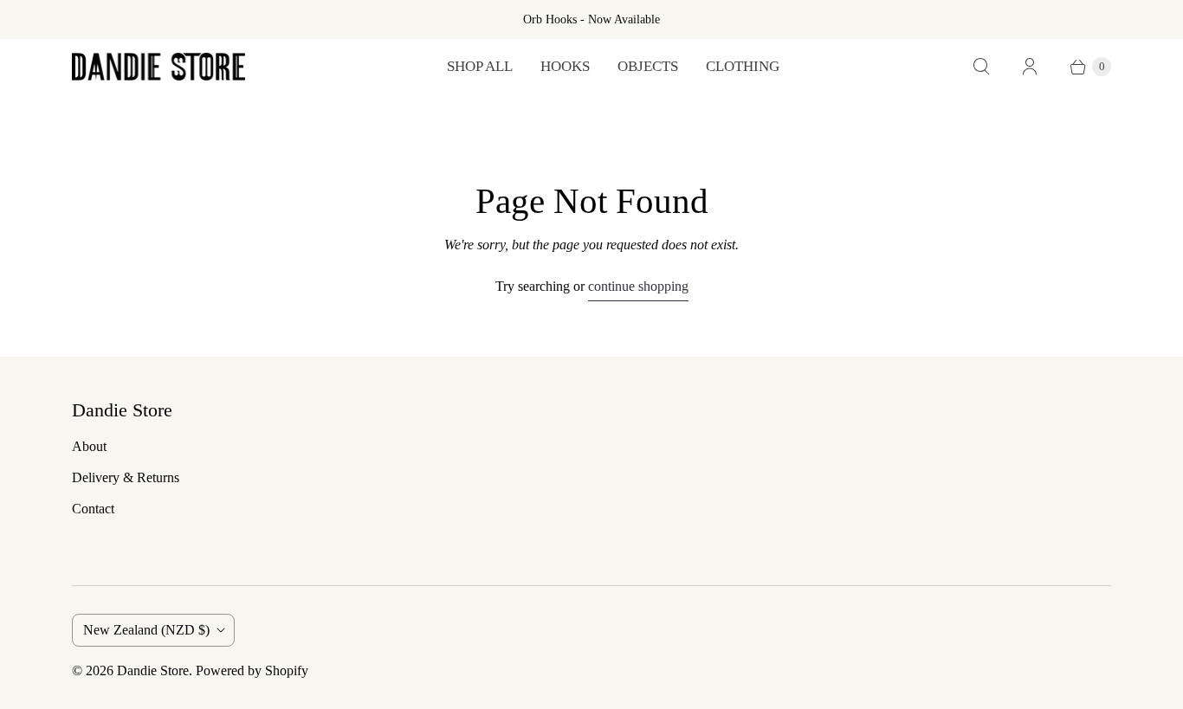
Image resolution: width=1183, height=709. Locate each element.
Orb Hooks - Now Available (591, 19)
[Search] (981, 66)
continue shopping (638, 286)
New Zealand (146, 629)
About (89, 446)
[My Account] (1029, 66)
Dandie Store (153, 670)
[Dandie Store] (158, 67)
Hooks (565, 66)
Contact (93, 508)
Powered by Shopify (252, 670)
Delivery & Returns (125, 477)
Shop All (480, 66)
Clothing (742, 66)
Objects (647, 66)
